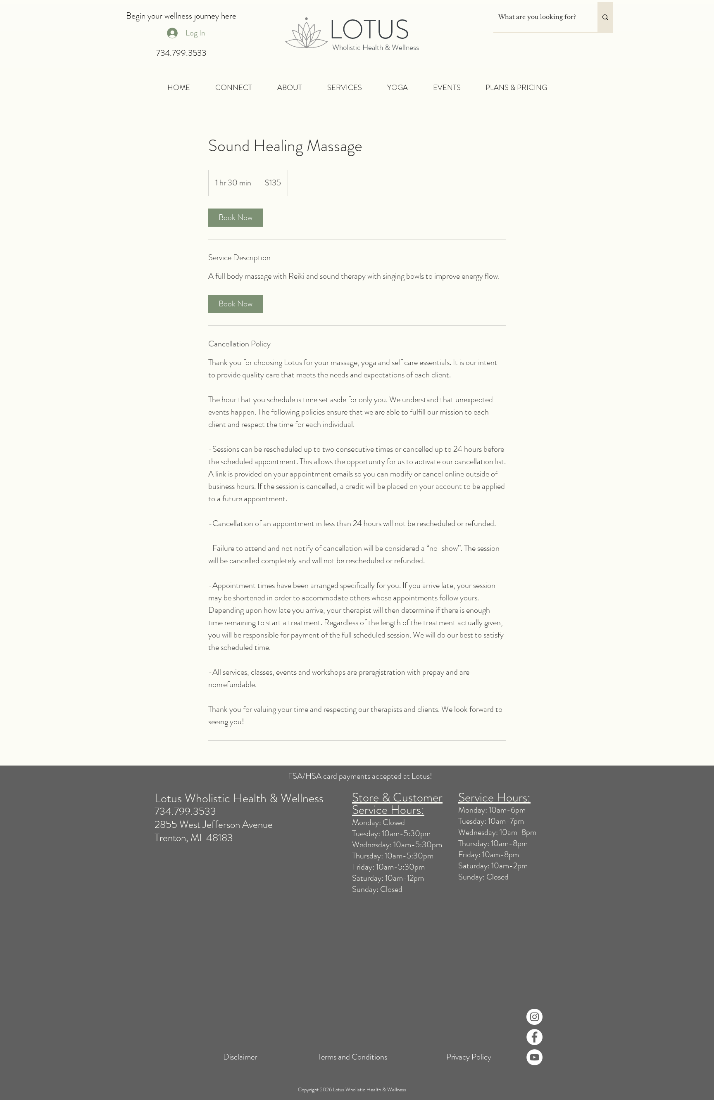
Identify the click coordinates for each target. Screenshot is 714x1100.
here (227, 15)
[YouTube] (534, 1057)
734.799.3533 (181, 53)
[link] (235, 218)
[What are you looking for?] (605, 17)
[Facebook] (534, 1037)
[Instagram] (534, 1017)
